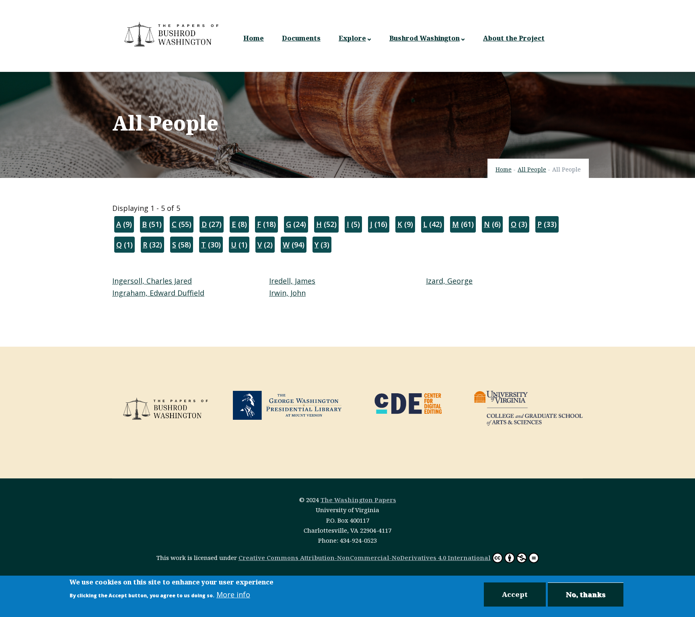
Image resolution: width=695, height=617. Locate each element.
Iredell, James (292, 281)
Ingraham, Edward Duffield (158, 293)
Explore (352, 38)
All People (532, 169)
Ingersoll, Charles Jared (152, 281)
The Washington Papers (358, 500)
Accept (515, 594)
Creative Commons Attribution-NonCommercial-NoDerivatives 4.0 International (365, 558)
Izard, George (449, 281)
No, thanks (585, 594)
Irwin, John (287, 293)
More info (233, 594)
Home (253, 38)
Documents (301, 38)
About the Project (514, 38)
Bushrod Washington (424, 38)
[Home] (172, 34)
